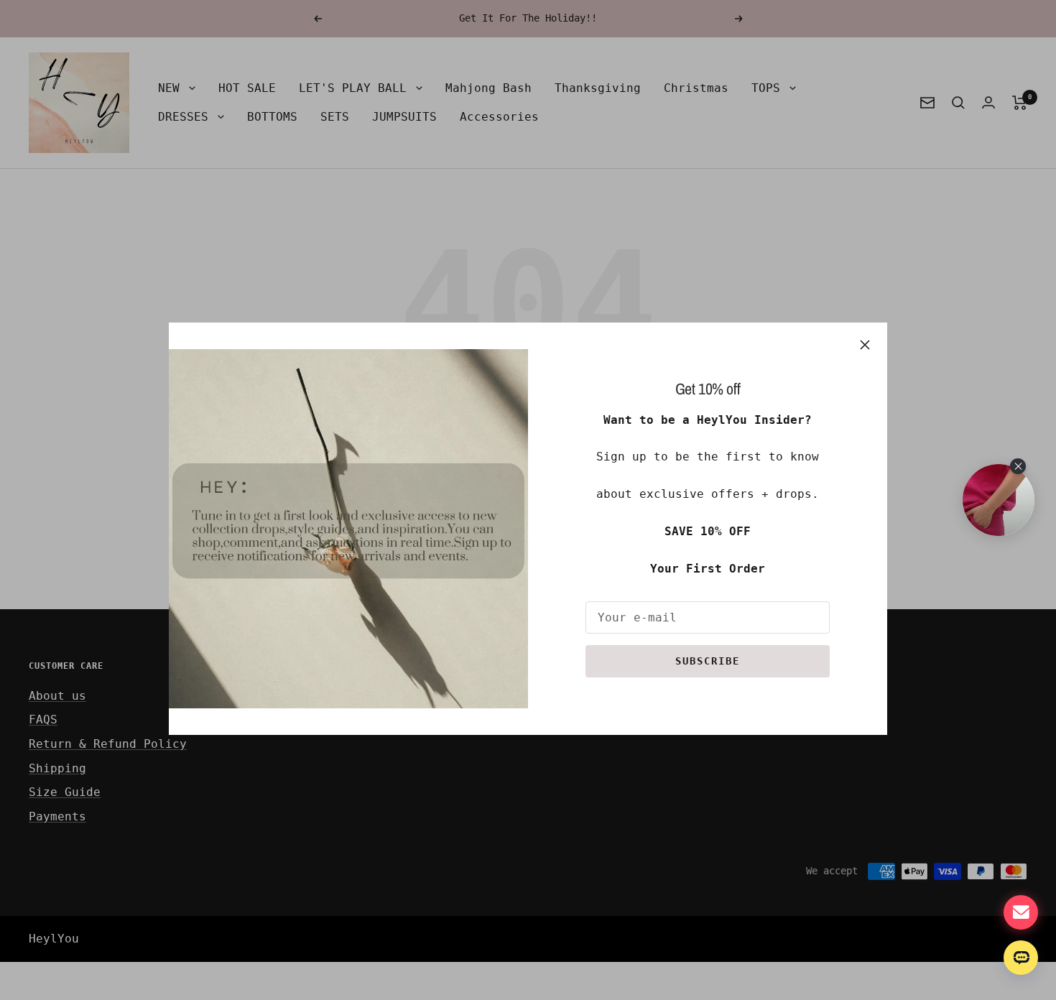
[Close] (865, 345)
